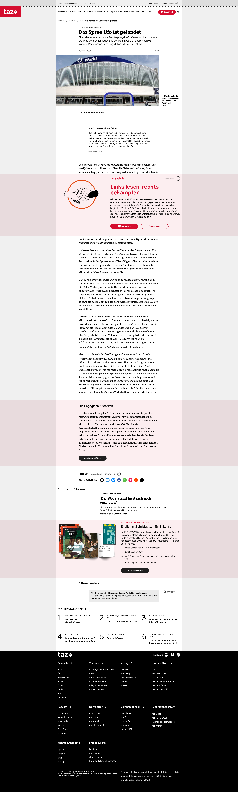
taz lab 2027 (126, 729)
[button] (179, 12)
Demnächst (126, 713)
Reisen (61, 749)
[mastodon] (167, 656)
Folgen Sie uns (157, 655)
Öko (59, 673)
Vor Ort (124, 717)
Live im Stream (128, 721)
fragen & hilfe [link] (90, 3)
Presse (124, 685)
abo (154, 669)
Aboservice (94, 753)
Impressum (149, 776)
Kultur (60, 681)
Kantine (61, 753)
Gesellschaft (63, 677)
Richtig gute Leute (97, 681)
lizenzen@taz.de (75, 776)
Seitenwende (166, 776)
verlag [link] (60, 3)
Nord (60, 693)
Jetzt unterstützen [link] (92, 458)
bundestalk (63, 713)
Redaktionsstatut (139, 772)
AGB (157, 776)
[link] (72, 12)
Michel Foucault (96, 689)
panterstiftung (159, 685)
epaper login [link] (173, 3)
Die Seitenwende (128, 677)
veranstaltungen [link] (70, 3)
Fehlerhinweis (109, 474)
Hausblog (125, 673)
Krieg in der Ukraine (98, 685)
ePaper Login (95, 757)
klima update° (64, 721)
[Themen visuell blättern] (154, 11)
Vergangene (126, 725)
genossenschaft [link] (160, 3)
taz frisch (93, 717)
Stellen (124, 681)
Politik (60, 669)
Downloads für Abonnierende (102, 761)
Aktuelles (125, 669)
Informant (125, 776)
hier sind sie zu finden (107, 598)
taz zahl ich (157, 677)
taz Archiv (157, 726)
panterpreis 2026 (160, 689)
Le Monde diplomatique (163, 722)
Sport (60, 685)
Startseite (61, 21)
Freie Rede (63, 729)
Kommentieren (96, 474)
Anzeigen (62, 761)
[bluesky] (173, 656)
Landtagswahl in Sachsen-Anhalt (101, 671)
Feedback (93, 749)
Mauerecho (63, 725)
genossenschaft (159, 673)
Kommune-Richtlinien (158, 772)
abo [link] (150, 3)
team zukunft (95, 713)
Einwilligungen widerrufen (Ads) (135, 780)
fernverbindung (65, 717)
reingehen (62, 733)
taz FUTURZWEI (159, 718)
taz (65, 654)
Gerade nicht (169, 178)
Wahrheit (62, 697)
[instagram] (178, 656)
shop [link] (81, 3)
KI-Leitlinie (174, 772)
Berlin (70, 21)
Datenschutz (137, 776)
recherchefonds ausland (163, 681)
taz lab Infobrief (96, 725)
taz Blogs (156, 714)
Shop (60, 757)
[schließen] (177, 178)
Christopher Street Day (100, 677)
